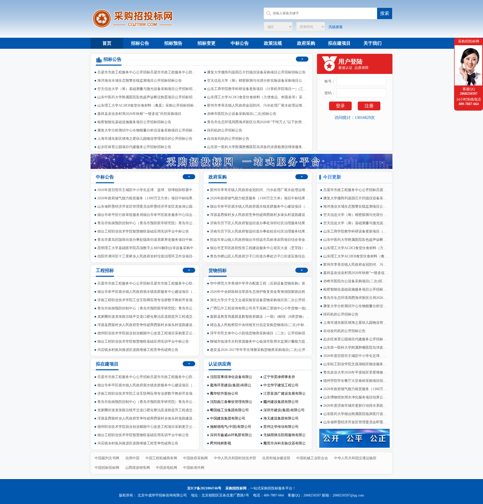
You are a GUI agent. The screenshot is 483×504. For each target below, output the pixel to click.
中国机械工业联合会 (312, 458)
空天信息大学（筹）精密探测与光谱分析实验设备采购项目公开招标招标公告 (257, 80)
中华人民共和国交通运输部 (355, 458)
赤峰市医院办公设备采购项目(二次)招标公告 (241, 114)
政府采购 (306, 43)
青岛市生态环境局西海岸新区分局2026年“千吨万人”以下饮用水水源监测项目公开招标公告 (257, 122)
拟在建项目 (339, 43)
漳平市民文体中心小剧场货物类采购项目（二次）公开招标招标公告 (260, 333)
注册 (369, 105)
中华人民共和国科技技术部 (235, 458)
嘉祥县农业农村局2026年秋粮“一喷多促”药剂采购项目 (139, 114)
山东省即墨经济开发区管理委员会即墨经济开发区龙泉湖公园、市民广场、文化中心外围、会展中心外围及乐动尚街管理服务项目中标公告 (356, 422)
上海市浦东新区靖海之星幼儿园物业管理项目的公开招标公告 (144, 139)
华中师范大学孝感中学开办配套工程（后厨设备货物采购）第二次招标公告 (260, 283)
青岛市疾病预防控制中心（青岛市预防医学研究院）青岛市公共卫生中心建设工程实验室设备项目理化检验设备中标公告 (147, 223)
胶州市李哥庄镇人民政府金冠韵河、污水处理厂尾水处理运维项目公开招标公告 (257, 105)
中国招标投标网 (107, 468)
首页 (106, 43)
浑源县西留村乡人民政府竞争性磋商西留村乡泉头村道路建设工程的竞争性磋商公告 (260, 215)
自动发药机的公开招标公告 (228, 139)
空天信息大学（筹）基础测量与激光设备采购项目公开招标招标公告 (147, 89)
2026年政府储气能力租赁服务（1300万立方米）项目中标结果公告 (356, 389)
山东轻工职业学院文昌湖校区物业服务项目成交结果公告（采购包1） (356, 364)
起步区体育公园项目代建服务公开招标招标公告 (134, 147)
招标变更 (206, 43)
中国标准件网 (193, 468)
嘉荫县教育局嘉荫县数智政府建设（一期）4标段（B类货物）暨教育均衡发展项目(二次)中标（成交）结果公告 (260, 316)
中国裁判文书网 (107, 458)
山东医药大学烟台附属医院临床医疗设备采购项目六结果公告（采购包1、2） (356, 414)
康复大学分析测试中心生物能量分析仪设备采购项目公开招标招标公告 (147, 130)
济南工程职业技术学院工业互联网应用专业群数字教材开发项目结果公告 (147, 300)
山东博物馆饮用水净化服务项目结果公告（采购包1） (356, 397)
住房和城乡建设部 (276, 458)
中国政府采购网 (195, 458)
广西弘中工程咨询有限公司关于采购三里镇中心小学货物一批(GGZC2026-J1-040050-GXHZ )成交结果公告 (260, 308)
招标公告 (140, 43)
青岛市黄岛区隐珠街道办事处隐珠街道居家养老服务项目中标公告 (147, 240)
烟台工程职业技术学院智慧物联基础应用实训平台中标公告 (143, 231)
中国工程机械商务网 (161, 458)
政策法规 (273, 43)
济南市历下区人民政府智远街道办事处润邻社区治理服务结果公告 (260, 223)
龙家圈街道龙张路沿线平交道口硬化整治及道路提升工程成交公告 (147, 316)
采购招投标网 (236, 488)
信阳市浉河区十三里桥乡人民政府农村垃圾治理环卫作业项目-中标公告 (147, 256)
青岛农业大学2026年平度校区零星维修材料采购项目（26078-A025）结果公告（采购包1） (356, 372)
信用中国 (132, 458)
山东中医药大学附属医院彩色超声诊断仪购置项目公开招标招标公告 (147, 97)
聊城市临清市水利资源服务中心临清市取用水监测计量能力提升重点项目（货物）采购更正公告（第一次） (260, 341)
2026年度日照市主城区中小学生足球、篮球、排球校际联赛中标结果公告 (356, 356)
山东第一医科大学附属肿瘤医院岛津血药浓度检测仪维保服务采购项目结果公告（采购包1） (257, 147)
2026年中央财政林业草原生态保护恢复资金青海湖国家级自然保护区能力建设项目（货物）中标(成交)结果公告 (260, 292)
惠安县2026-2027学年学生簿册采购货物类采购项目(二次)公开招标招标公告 (260, 350)
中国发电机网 (166, 468)
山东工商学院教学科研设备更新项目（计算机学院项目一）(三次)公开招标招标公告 (257, 89)
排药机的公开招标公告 (224, 130)
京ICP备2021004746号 (204, 488)
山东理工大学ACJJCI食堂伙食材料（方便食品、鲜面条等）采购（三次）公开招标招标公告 (257, 97)
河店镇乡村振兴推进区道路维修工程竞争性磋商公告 (137, 350)
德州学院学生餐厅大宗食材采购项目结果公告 (356, 381)
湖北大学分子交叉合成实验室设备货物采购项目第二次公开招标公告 (260, 300)
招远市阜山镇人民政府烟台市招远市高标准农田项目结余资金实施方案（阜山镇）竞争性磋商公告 (260, 240)
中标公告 (240, 43)
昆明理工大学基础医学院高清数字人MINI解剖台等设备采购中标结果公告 (147, 248)
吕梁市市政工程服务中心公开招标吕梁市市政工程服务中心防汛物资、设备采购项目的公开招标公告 (147, 72)
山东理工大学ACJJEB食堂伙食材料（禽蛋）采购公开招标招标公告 (147, 105)
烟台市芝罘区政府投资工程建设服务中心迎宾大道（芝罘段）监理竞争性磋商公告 (260, 248)
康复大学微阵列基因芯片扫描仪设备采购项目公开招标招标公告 (256, 72)
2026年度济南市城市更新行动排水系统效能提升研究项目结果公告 (356, 405)
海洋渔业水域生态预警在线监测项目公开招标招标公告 (139, 80)
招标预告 (173, 43)
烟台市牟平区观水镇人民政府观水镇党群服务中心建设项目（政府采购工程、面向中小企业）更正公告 (260, 206)
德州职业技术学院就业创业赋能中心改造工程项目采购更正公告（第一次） (147, 333)
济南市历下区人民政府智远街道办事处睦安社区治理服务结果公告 (260, 231)
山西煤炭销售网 (137, 468)
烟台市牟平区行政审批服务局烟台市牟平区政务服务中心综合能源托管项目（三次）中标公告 (147, 215)
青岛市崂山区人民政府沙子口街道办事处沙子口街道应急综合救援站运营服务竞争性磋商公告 (260, 256)
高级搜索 (336, 27)
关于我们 (373, 43)
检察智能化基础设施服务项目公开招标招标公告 (134, 122)
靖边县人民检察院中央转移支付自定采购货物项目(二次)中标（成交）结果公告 (260, 325)
